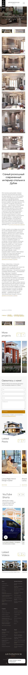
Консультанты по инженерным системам (7, 619)
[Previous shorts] (19, 494)
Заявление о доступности (4, 604)
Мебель (15, 608)
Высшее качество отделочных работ (18, 635)
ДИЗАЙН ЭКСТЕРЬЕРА (19, 589)
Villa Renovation (17, 595)
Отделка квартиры (6, 612)
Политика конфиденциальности (6, 593)
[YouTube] (6, 663)
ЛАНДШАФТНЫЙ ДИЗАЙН (5, 632)
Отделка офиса (5, 614)
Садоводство (5, 634)
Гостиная (16, 621)
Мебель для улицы (18, 612)
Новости (3, 587)
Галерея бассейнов (6, 646)
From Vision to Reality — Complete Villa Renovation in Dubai (11, 543)
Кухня (15, 623)
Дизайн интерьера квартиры (18, 587)
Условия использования (7, 598)
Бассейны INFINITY (6, 642)
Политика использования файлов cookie (7, 600)
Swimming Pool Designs (7, 638)
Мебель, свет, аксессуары (19, 640)
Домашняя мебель (18, 611)
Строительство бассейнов (5, 641)
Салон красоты (17, 597)
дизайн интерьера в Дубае (17, 224)
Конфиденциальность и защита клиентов (7, 596)
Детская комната (18, 618)
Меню (3, 581)
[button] (19, 335)
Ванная (15, 620)
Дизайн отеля (17, 590)
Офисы (15, 616)
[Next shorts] (23, 494)
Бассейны (4, 636)
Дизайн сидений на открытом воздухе (6, 623)
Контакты (4, 590)
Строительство (5, 585)
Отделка (4, 608)
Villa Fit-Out (4, 611)
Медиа (3, 589)
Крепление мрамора (6, 625)
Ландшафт (4, 629)
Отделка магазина (6, 616)
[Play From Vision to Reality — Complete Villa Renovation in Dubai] (11, 524)
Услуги (15, 629)
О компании (4, 583)
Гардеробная (17, 614)
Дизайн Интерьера (18, 581)
